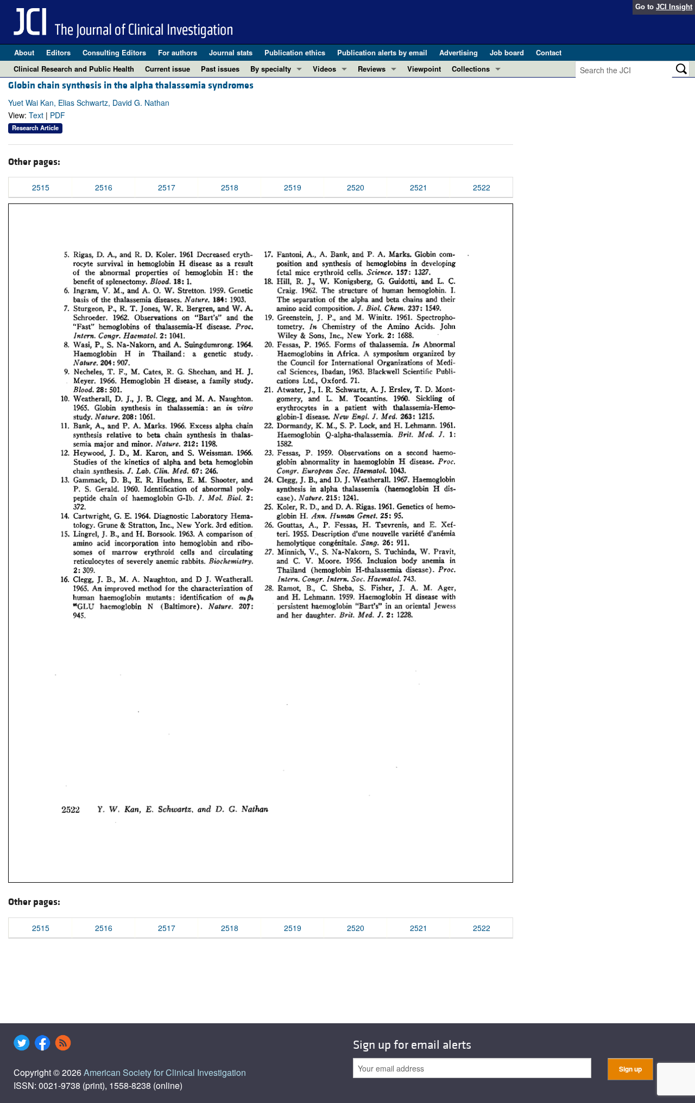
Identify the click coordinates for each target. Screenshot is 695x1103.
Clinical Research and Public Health (74, 68)
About (24, 52)
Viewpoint (424, 68)
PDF (57, 115)
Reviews (372, 68)
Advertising (458, 52)
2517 (166, 187)
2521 (418, 187)
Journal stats (230, 52)
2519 (292, 187)
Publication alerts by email (382, 52)
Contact (548, 52)
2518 (229, 187)
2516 (103, 187)
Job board (507, 52)
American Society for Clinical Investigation (165, 1072)
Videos (324, 68)
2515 (40, 187)
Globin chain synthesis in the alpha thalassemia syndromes (131, 85)
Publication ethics (294, 52)
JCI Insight (674, 7)
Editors (58, 52)
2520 (355, 187)
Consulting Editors (114, 52)
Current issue (167, 68)
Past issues (220, 68)
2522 (481, 187)
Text (36, 115)
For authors (177, 52)
